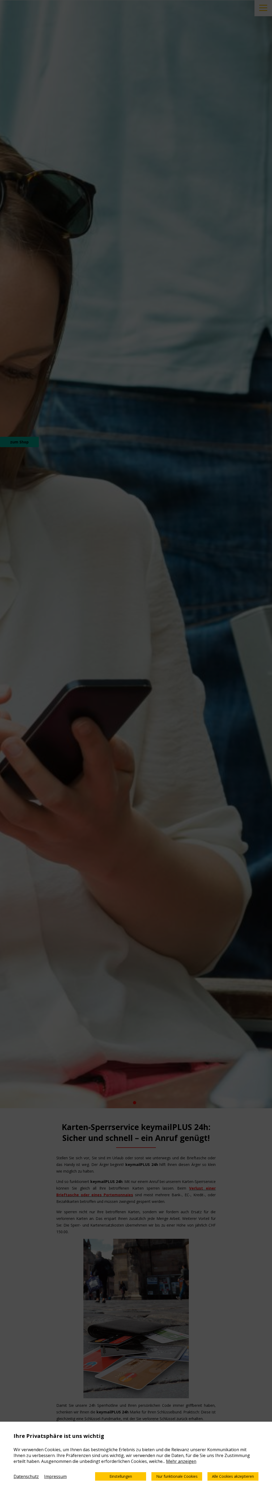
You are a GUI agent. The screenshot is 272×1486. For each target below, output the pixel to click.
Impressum (55, 1476)
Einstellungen (120, 1476)
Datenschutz (26, 1476)
